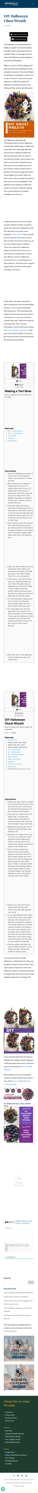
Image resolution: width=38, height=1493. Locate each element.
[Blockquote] (22, 1245)
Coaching (8, 1464)
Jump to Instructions (19, 34)
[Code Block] (25, 1245)
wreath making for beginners (17, 330)
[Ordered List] (17, 1245)
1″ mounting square (16, 754)
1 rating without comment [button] (23, 1222)
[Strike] (14, 1245)
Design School (10, 1452)
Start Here (8, 1431)
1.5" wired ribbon (15, 431)
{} (6, 1247)
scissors (11, 438)
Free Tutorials (10, 1458)
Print (20, 381)
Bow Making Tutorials (12, 1442)
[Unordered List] (19, 1245)
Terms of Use (9, 1421)
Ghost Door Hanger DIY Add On (16, 1297)
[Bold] (6, 1245)
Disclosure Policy (10, 1331)
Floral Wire (12, 436)
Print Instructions (20, 39)
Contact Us (9, 1412)
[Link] (27, 1245)
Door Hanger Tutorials (12, 1439)
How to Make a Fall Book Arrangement (18, 1292)
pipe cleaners (13, 757)
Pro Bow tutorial (16, 234)
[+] (6, 1250)
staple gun (12, 766)
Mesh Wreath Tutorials (13, 1436)
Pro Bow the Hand (15, 764)
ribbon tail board (14, 759)
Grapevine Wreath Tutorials (14, 1433)
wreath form (12, 740)
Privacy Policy (10, 1415)
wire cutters (12, 441)
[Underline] (12, 1245)
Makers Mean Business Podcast (16, 1455)
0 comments (7, 25)
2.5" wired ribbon (15, 433)
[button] (15, 385)
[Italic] (9, 1245)
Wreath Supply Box (11, 1461)
